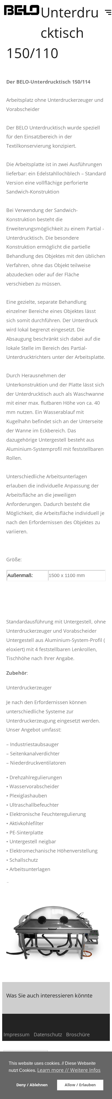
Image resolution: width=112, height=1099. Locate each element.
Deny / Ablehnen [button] (32, 1084)
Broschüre (78, 1034)
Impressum (17, 1034)
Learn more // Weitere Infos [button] (69, 1070)
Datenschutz (48, 1034)
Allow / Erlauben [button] (80, 1084)
